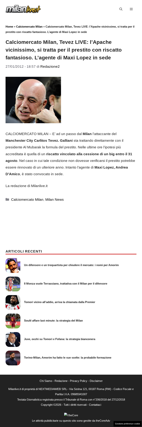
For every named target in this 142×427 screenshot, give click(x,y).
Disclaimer (96, 380)
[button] (121, 9)
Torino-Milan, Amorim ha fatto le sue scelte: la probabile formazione (67, 357)
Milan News (54, 199)
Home (9, 26)
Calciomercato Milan (29, 26)
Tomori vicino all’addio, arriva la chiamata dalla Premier (59, 302)
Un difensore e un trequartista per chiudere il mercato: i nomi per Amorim (71, 265)
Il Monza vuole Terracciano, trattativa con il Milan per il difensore (65, 283)
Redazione (61, 380)
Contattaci (95, 404)
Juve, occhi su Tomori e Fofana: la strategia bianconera (59, 339)
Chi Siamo (46, 380)
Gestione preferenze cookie (127, 424)
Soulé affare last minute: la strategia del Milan (53, 320)
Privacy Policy (78, 380)
